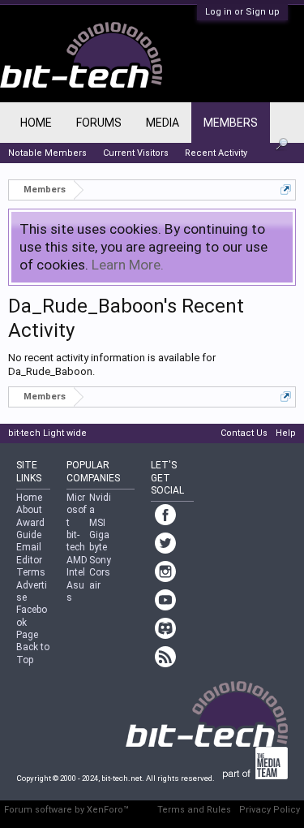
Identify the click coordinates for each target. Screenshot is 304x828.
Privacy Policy (269, 809)
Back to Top (32, 653)
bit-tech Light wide (47, 433)
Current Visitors (136, 153)
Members (230, 122)
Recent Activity (216, 153)
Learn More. (128, 265)
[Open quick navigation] (285, 189)
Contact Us (244, 433)
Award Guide (30, 529)
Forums (99, 122)
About (29, 509)
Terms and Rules (194, 809)
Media (162, 122)
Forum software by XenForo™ (66, 809)
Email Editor (29, 553)
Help (286, 433)
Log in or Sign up (242, 11)
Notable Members (47, 153)
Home (36, 122)
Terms (30, 572)
